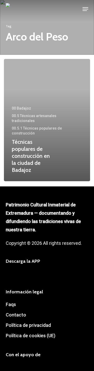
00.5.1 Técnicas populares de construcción (37, 130)
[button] (85, 9)
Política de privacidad (28, 325)
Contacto (16, 315)
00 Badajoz (21, 108)
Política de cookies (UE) (30, 335)
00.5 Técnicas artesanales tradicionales (34, 118)
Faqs (11, 304)
